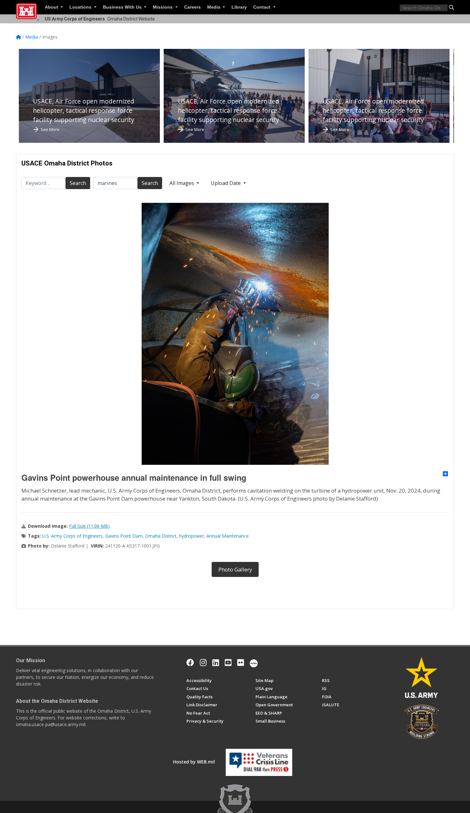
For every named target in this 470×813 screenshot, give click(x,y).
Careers (192, 7)
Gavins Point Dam (124, 536)
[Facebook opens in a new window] (190, 662)
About (52, 7)
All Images (182, 183)
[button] (451, 7)
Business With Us (123, 7)
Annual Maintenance (228, 536)
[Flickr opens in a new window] (240, 662)
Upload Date (226, 183)
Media (214, 7)
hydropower (191, 536)
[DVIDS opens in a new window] (254, 662)
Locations (81, 7)
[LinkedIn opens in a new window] (215, 662)
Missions (163, 7)
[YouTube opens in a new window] (228, 662)
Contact (262, 7)
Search (78, 183)
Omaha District (160, 536)
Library (239, 7)
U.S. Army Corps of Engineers (72, 536)
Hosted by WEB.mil (194, 762)
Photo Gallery (235, 569)
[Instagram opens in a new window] (203, 662)
